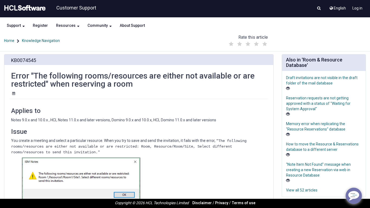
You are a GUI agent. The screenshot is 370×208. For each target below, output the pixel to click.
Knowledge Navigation (41, 40)
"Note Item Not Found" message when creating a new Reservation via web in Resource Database (318, 169)
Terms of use (243, 203)
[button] (319, 8)
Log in (357, 8)
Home (9, 40)
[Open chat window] (354, 196)
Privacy (221, 203)
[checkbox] (231, 44)
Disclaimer (202, 203)
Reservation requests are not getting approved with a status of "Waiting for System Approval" (318, 103)
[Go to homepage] (24, 8)
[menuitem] (337, 7)
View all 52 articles (301, 190)
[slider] (248, 42)
